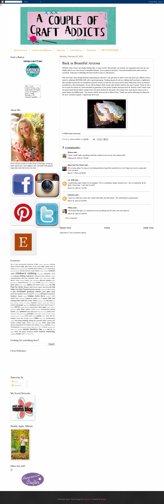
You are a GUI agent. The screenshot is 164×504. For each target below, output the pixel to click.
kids (50, 298)
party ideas (21, 309)
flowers (26, 287)
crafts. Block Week (44, 278)
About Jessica (20, 50)
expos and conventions (48, 282)
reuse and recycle (22, 318)
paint (40, 307)
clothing (16, 276)
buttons (37, 271)
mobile (13, 305)
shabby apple (21, 323)
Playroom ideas (42, 311)
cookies (53, 276)
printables (30, 314)
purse (34, 316)
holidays (31, 296)
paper (44, 307)
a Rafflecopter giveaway (71, 133)
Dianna (70, 152)
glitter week (51, 292)
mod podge (19, 305)
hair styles (37, 294)
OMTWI (17, 307)
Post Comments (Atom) (78, 233)
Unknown (71, 195)
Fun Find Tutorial (22, 289)
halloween (43, 294)
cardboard (51, 271)
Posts (15, 382)
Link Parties (76, 50)
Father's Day (40, 285)
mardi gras (46, 303)
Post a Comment (71, 218)
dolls (31, 280)
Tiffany (70, 208)
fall (34, 285)
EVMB (38, 282)
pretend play (23, 314)
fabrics (29, 285)
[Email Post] (93, 139)
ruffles (36, 318)
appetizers (46, 264)
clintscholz (87, 499)
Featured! (91, 50)
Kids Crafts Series (30, 301)
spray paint (51, 323)
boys (53, 268)
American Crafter (33, 264)
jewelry (45, 298)
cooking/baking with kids (19, 278)
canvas (46, 271)
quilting (38, 316)
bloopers (44, 268)
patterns (38, 309)
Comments (17, 385)
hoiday (25, 296)
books (50, 268)
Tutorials (61, 50)
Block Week (38, 268)
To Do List (40, 327)
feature (47, 285)
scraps (12, 320)
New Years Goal (42, 305)
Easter (53, 280)
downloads (36, 280)
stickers (42, 325)
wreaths (18, 334)
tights (33, 327)
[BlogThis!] (100, 139)
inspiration (22, 298)
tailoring (53, 325)
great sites (14, 294)
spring (13, 325)
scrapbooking (50, 318)
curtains (22, 280)
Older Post (148, 228)
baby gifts (24, 266)
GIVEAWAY (21, 292)
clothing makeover (26, 276)
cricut (17, 280)
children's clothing (25, 273)
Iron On (40, 298)
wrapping (13, 334)
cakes (41, 271)
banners (17, 268)
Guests (20, 294)
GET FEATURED (110, 50)
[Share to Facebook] (105, 139)
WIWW (36, 331)
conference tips (39, 276)
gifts (14, 292)
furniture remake (35, 289)
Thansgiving (23, 327)
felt (50, 285)
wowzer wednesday (47, 331)
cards (12, 274)
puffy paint (28, 316)
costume (31, 278)
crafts (37, 278)
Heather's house (16, 296)
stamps (37, 325)
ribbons (31, 318)
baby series (45, 266)
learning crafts (42, 300)
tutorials (26, 329)
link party (49, 301)
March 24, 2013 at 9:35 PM (77, 214)
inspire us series (31, 298)
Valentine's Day (36, 329)
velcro (44, 329)
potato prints (51, 311)
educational (14, 282)
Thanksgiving (15, 327)
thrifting (29, 327)
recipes (13, 318)
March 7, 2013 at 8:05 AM (77, 173)
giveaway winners (34, 292)
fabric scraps (22, 285)
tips (36, 327)
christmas (47, 274)
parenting (13, 309)
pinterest (23, 311)
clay (12, 276)
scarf (44, 318)
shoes (29, 323)
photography (45, 309)
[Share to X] (102, 139)
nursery (50, 305)
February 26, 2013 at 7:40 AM (78, 158)
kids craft (20, 301)
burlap (22, 271)
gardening (44, 289)
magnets (34, 303)
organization (34, 307)
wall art (49, 329)
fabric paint (14, 285)
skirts (44, 323)
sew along (18, 320)
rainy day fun (50, 316)
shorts (33, 323)
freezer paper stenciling (41, 287)
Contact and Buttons (42, 50)
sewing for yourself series (37, 320)
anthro (41, 264)
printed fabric (37, 314)
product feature (46, 314)
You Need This (29, 334)
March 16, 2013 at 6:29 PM (77, 201)
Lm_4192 (71, 180)
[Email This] (98, 139)
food (30, 287)
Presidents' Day (15, 314)
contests (47, 276)
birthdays (25, 268)
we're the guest (20, 332)
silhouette (38, 323)
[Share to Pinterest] (107, 139)
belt (21, 268)
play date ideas (32, 311)
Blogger (103, 499)
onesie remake (24, 307)
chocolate (40, 273)
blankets (31, 268)
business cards (29, 271)
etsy (30, 282)
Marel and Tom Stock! (76, 165)
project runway (19, 316)
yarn (23, 334)
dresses (42, 280)
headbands (51, 294)
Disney (27, 280)
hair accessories (28, 294)
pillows (18, 311)
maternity (52, 303)
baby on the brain (35, 266)
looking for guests (24, 303)
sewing (25, 320)
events (34, 282)
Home (107, 228)
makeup (39, 303)
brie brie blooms (15, 271)
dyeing (48, 280)
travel (45, 327)
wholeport (30, 331)
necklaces (33, 305)
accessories (22, 264)
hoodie (48, 296)
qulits (43, 316)
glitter (44, 291)
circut (53, 273)
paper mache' (51, 307)
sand (40, 318)
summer (47, 325)
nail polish (26, 305)
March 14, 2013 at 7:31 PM (77, 188)
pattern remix (30, 309)
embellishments (23, 282)
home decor (40, 296)
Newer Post (65, 228)
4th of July (14, 264)
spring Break (19, 325)
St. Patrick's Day (29, 325)
